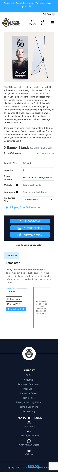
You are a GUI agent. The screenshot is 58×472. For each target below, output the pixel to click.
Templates (11, 255)
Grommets (9, 192)
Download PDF (17, 309)
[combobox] (37, 163)
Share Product (47, 153)
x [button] (55, 3)
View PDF (15, 304)
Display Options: (8, 178)
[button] (38, 207)
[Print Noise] (11, 22)
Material (8, 185)
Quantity (8, 170)
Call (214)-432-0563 (29, 435)
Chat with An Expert (29, 444)
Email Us (29, 453)
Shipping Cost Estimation (23, 207)
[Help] (16, 185)
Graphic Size (10, 163)
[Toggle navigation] (53, 22)
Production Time (10, 199)
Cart (48, 14)
